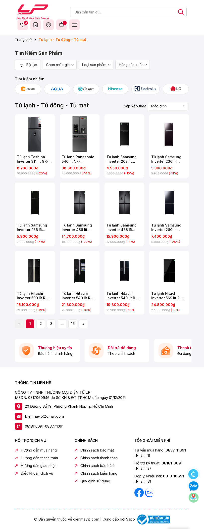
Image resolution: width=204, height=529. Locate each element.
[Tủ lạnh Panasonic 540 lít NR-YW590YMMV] (80, 134)
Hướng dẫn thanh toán (39, 457)
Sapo (130, 519)
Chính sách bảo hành (97, 465)
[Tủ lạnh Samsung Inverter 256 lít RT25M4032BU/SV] (35, 203)
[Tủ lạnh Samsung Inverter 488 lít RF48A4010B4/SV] (124, 203)
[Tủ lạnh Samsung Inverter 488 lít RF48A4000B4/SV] (80, 203)
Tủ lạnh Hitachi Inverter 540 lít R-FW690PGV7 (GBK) (122, 295)
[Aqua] (57, 89)
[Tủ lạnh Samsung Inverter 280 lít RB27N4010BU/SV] (169, 203)
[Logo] (33, 11)
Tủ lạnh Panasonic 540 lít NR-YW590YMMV (78, 159)
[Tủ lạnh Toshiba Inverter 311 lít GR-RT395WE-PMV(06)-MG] (35, 134)
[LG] (176, 89)
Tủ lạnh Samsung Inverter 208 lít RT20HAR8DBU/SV (122, 159)
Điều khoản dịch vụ (37, 473)
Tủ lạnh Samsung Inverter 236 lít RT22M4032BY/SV (167, 159)
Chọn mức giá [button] (58, 64)
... (62, 323)
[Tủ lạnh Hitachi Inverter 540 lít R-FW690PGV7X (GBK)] (80, 271)
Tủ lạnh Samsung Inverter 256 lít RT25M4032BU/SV (33, 227)
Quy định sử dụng (95, 481)
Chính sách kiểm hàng (98, 473)
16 (73, 323)
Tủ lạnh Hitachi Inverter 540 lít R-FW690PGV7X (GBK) (79, 295)
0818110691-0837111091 (44, 426)
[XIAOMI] (28, 89)
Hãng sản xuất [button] (131, 64)
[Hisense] (115, 89)
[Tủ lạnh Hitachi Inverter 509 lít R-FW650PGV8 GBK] (35, 271)
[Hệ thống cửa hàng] (35, 24)
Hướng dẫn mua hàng (39, 450)
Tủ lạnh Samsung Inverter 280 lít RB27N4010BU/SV (166, 227)
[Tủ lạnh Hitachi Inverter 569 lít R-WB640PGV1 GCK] (169, 271)
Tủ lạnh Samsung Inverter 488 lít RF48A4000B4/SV (77, 227)
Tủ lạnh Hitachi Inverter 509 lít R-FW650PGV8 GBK (32, 295)
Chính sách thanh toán (99, 457)
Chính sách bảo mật (97, 450)
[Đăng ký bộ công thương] (153, 519)
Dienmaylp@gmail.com (44, 416)
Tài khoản (48, 24)
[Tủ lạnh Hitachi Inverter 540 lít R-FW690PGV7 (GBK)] (124, 271)
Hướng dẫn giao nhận (38, 465)
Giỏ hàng (61, 24)
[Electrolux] (145, 89)
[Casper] (86, 89)
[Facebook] (139, 492)
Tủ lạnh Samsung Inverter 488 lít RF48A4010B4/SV (121, 227)
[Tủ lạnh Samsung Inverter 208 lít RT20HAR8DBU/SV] (124, 134)
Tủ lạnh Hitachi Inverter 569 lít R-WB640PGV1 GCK (166, 295)
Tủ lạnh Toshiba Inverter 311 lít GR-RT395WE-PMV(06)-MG (34, 159)
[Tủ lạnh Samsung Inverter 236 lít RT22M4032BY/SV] (169, 134)
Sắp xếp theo (135, 106)
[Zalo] (149, 492)
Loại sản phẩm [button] (94, 64)
